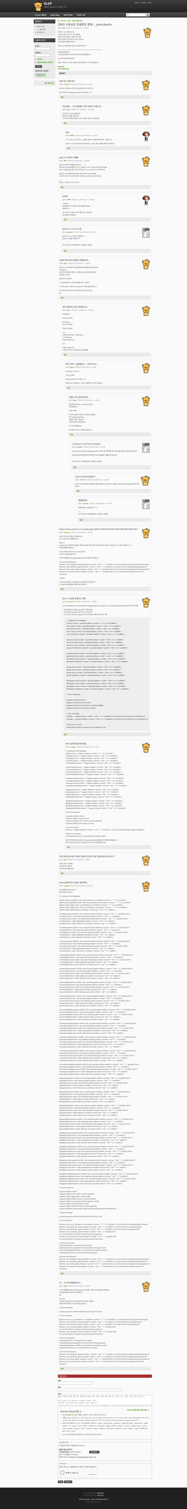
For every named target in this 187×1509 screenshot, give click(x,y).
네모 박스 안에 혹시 (67, 81)
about (137, 2)
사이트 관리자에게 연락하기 (99, 1499)
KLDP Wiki (68, 15)
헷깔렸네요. (83, 500)
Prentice (67, 84)
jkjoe (64, 28)
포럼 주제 (43, 29)
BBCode (70, 1415)
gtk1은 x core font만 (72, 228)
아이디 (37, 46)
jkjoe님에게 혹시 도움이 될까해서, (73, 882)
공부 (69, 21)
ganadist (70, 232)
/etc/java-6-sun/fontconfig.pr (86, 443)
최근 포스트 (40, 32)
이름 (59, 1381)
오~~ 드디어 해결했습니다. (70, 1282)
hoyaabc (67, 532)
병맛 (65, 161)
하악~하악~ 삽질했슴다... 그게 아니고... (82, 364)
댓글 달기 (62, 73)
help (150, 2)
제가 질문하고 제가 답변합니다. (75, 306)
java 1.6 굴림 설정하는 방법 (74, 598)
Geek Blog (55, 15)
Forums (63, 21)
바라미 (72, 135)
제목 (59, 1387)
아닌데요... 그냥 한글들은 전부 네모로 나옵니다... (82, 106)
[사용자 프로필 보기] (147, 37)
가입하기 (40, 59)
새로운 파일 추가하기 (65, 1449)
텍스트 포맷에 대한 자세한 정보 (137, 1410)
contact (144, 2)
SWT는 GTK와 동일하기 (85, 476)
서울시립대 (100, 1493)
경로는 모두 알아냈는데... (79, 397)
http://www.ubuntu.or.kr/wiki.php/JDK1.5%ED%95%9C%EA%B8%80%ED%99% (98, 529)
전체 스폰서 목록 (84, 1499)
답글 (62, 97)
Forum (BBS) (40, 15)
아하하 (65, 196)
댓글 (60, 1394)
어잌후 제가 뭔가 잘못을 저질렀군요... (74, 260)
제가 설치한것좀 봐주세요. (76, 743)
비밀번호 (38, 53)
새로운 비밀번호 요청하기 (45, 62)
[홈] (38, 6)
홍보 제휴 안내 (49, 83)
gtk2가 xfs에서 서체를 (68, 157)
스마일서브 (100, 1495)
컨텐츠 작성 (40, 26)
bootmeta (70, 601)
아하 (67, 132)
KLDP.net (81, 15)
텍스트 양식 (64, 1411)
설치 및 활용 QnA (77, 21)
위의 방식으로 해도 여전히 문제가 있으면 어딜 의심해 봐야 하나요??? (87, 856)
